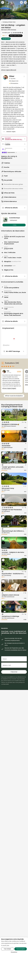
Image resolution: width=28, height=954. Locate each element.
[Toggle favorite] (3, 410)
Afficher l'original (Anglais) (9, 388)
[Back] (2, 2)
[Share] (21, 2)
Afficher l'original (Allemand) (8, 70)
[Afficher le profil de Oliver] (24, 76)
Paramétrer (14, 952)
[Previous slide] (3, 414)
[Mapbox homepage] (6, 345)
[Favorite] (25, 2)
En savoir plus (5, 945)
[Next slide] (24, 414)
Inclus (14, 225)
